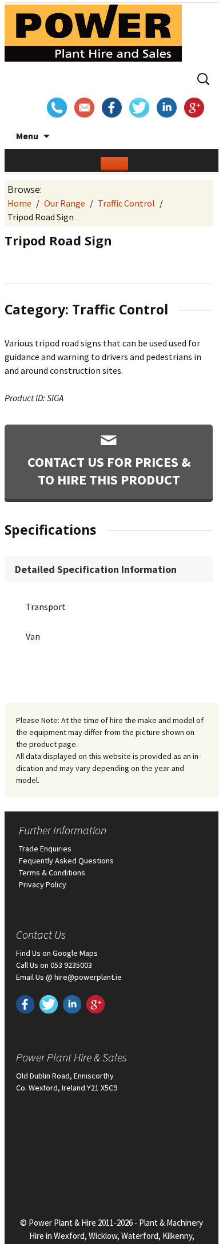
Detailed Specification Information (96, 569)
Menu (27, 136)
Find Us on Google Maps (57, 953)
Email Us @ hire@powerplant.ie (69, 977)
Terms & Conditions (52, 872)
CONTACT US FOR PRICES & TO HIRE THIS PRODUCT (108, 470)
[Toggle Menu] (114, 164)
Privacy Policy (42, 884)
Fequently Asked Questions (66, 860)
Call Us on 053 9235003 (54, 965)
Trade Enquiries (45, 848)
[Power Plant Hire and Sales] (93, 35)
